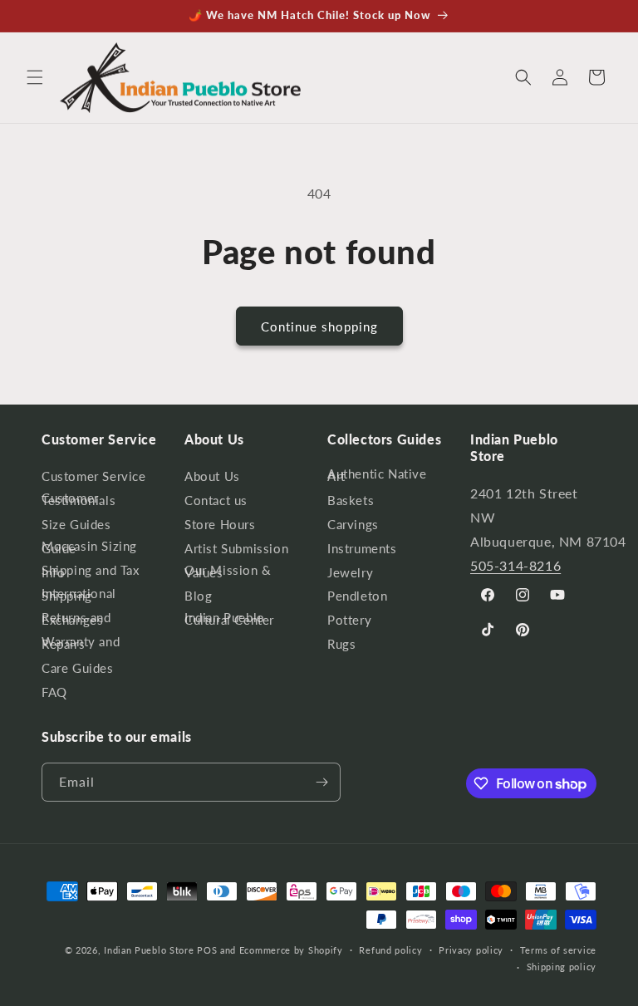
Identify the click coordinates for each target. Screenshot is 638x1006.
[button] (35, 77)
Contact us (216, 500)
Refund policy (390, 950)
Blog (198, 595)
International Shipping (79, 594)
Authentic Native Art (377, 478)
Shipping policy (562, 966)
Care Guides (78, 667)
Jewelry (350, 572)
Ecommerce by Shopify (291, 950)
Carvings (353, 524)
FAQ (54, 692)
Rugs (341, 643)
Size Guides (76, 524)
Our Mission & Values (228, 571)
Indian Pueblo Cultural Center (229, 618)
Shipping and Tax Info (91, 571)
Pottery (349, 619)
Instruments (362, 548)
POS (207, 950)
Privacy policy (471, 950)
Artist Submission (236, 548)
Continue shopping (319, 326)
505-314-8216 (515, 565)
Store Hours (220, 524)
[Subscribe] (321, 782)
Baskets (350, 500)
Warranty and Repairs (81, 642)
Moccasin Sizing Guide (89, 547)
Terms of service (558, 950)
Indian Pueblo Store (149, 950)
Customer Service (94, 479)
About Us (212, 479)
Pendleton (357, 595)
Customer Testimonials (78, 499)
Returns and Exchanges (76, 618)
